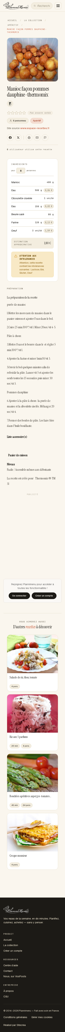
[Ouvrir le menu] (58, 5)
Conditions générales (15, 1017)
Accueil (12, 20)
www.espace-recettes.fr (35, 128)
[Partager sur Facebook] (10, 137)
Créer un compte (12, 950)
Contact (7, 971)
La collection (33, 20)
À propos (8, 991)
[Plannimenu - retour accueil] (16, 909)
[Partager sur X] (18, 137)
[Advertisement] (32, 529)
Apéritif (13, 25)
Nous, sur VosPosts (14, 976)
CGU (5, 996)
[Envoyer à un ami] (37, 137)
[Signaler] (45, 137)
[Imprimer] (29, 137)
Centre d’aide (10, 965)
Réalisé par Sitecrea (14, 1025)
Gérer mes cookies (42, 1017)
